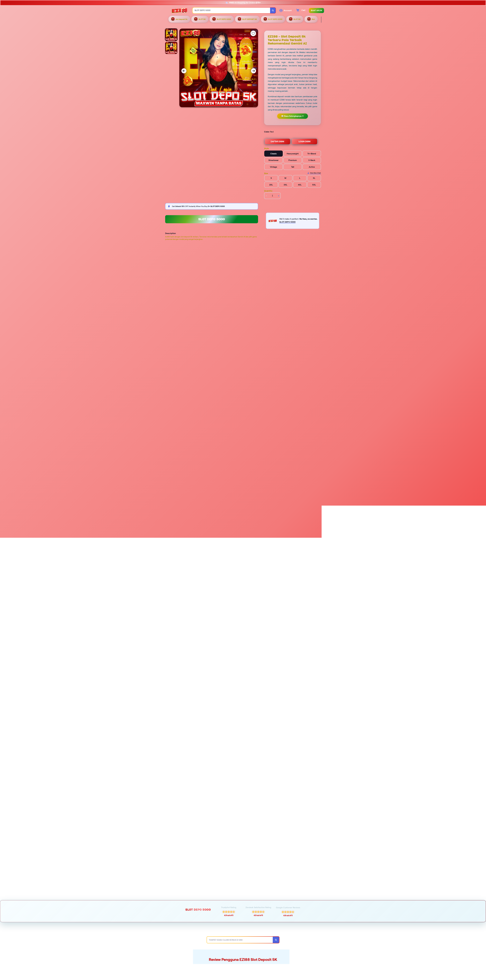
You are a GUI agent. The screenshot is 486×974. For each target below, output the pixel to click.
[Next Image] (253, 70)
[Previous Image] (183, 70)
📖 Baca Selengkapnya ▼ (292, 116)
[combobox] (231, 10)
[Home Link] (179, 10)
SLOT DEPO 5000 (211, 219)
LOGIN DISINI (304, 141)
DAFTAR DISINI (277, 141)
